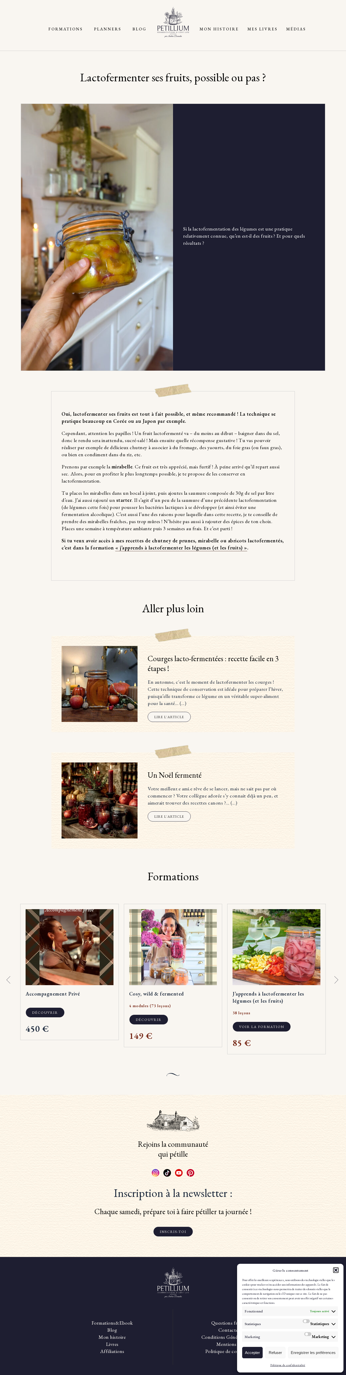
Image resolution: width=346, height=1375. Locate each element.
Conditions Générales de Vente (233, 1337)
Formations (65, 29)
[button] (335, 1270)
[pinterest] (190, 1173)
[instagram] (155, 1173)
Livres (112, 1344)
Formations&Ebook (112, 1323)
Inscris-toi (173, 1231)
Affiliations (112, 1351)
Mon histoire (219, 29)
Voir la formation (261, 1026)
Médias (296, 29)
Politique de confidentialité (287, 1365)
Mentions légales (234, 1344)
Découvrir (45, 1012)
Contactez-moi (233, 1330)
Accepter (252, 1352)
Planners (107, 29)
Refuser (275, 1352)
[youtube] (179, 1173)
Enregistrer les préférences (313, 1352)
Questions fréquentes (234, 1323)
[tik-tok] (167, 1173)
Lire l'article (169, 717)
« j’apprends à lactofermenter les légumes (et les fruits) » (181, 547)
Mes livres (262, 29)
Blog (139, 29)
